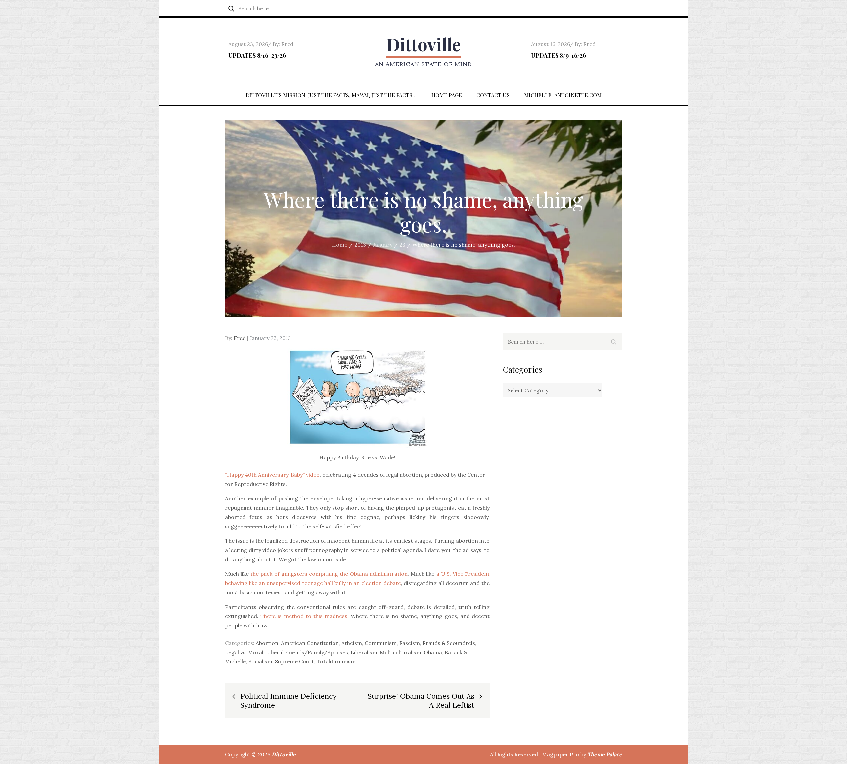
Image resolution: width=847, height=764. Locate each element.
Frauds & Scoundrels (449, 643)
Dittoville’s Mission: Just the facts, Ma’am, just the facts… (331, 95)
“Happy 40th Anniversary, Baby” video (272, 474)
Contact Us (493, 95)
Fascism (409, 643)
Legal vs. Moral (244, 652)
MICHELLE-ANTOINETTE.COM (563, 95)
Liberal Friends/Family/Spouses (307, 652)
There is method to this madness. (304, 616)
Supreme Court (294, 661)
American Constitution (310, 643)
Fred (287, 44)
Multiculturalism (400, 652)
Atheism (351, 643)
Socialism (260, 661)
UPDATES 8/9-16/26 (558, 55)
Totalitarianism (336, 661)
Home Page (446, 95)
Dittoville (423, 44)
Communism (381, 643)
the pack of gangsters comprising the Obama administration (329, 574)
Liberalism (364, 652)
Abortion (267, 643)
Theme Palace (604, 754)
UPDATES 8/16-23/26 (257, 55)
